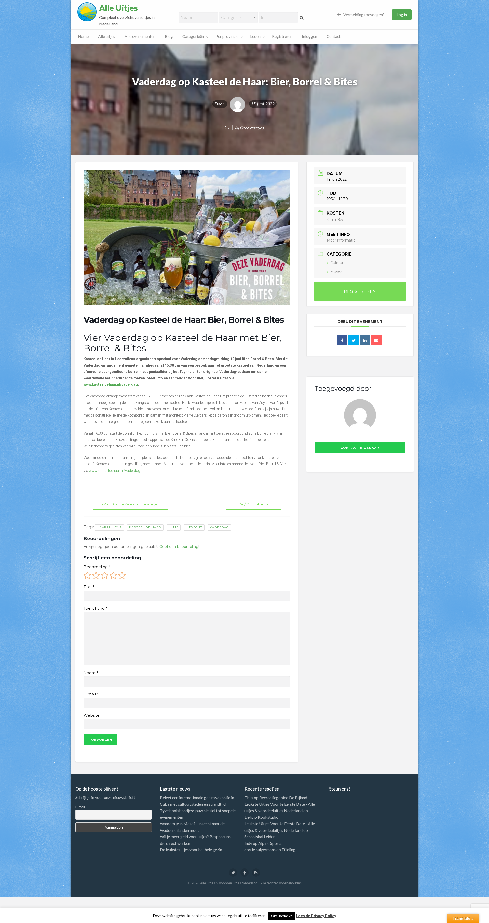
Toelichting (95, 608)
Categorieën (193, 36)
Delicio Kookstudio (261, 816)
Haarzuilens (109, 527)
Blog (169, 36)
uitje (174, 527)
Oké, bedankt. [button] (281, 916)
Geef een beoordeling (178, 546)
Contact (334, 36)
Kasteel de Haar (145, 527)
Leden (255, 36)
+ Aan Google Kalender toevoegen (130, 504)
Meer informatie (341, 240)
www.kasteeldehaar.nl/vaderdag (114, 471)
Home (83, 36)
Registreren (282, 36)
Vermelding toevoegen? (364, 14)
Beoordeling (97, 567)
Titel (89, 587)
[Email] (376, 340)
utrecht (194, 527)
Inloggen (309, 36)
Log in (402, 14)
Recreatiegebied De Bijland (283, 797)
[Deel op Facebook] (342, 340)
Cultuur (336, 263)
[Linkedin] (365, 340)
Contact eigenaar (360, 448)
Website (92, 715)
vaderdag (219, 527)
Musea (336, 272)
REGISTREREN (360, 291)
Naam (91, 673)
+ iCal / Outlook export (253, 504)
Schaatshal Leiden (259, 836)
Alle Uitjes (118, 8)
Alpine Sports (270, 843)
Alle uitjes (106, 36)
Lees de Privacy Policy (316, 915)
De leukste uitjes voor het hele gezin (191, 849)
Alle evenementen (140, 36)
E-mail (91, 694)
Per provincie (226, 36)
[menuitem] (362, 15)
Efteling (288, 849)
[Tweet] (353, 340)
